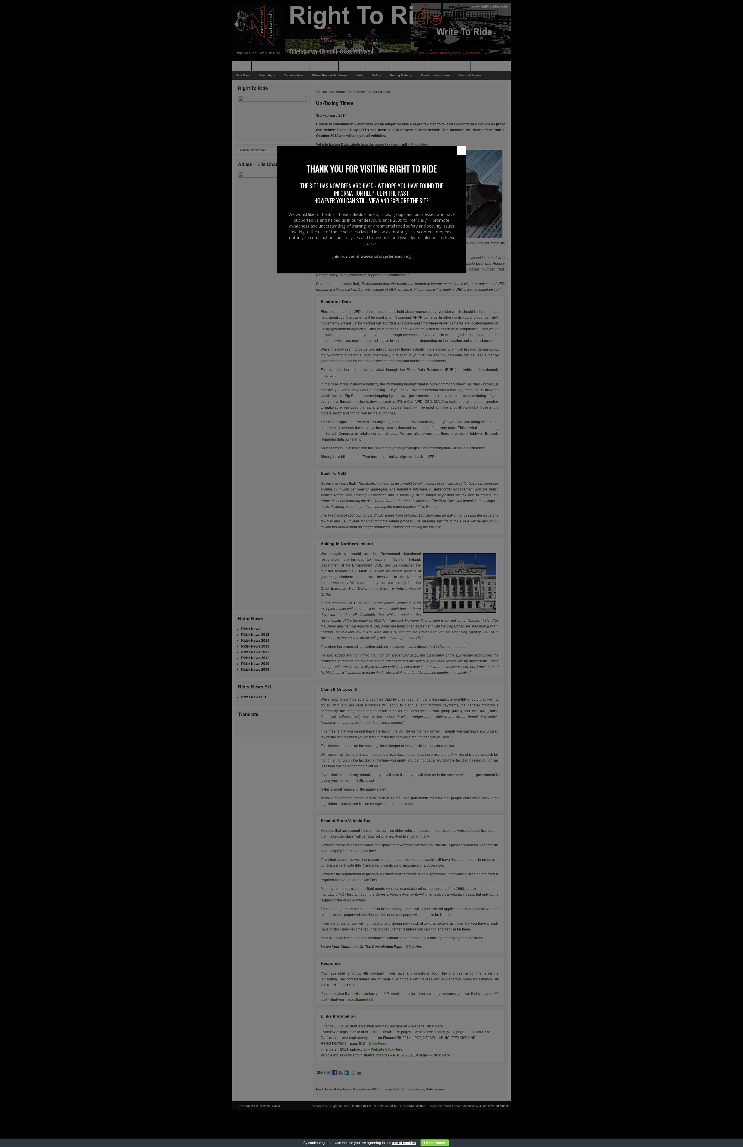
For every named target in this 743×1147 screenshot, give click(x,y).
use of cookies (404, 1143)
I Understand (434, 1143)
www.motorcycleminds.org (385, 256)
